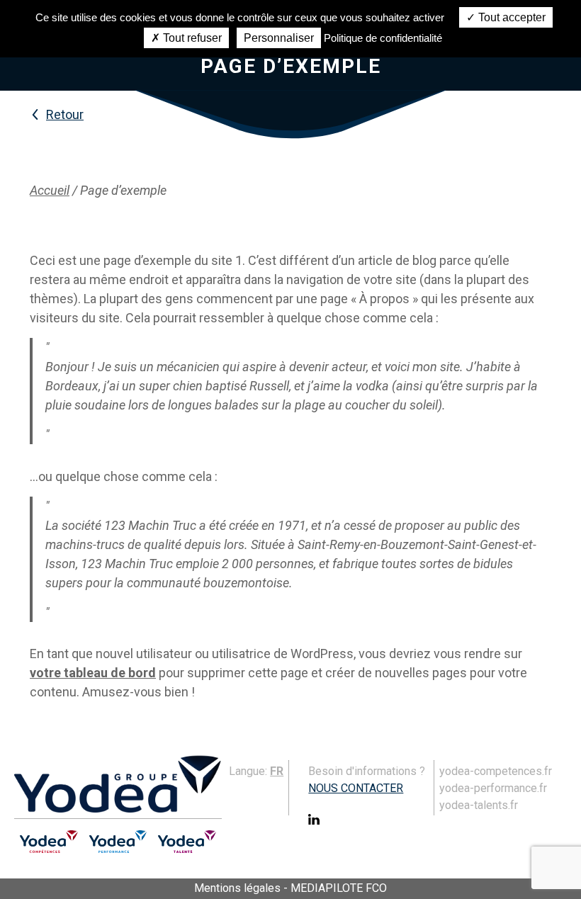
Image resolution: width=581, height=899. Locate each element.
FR (276, 771)
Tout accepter (510, 17)
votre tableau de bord (93, 672)
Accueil (49, 190)
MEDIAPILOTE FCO (338, 888)
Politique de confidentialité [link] (383, 38)
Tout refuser (191, 38)
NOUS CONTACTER (355, 788)
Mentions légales (237, 888)
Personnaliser (279, 38)
